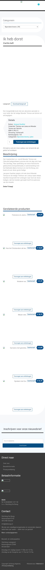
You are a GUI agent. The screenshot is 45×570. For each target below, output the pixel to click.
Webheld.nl (39, 564)
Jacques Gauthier (19, 124)
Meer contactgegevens (9, 533)
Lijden (31, 137)
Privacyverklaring (9, 469)
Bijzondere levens (23, 137)
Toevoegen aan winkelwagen (26, 142)
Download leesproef (19, 104)
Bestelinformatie (9, 466)
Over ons (6, 463)
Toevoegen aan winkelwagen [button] (22, 243)
